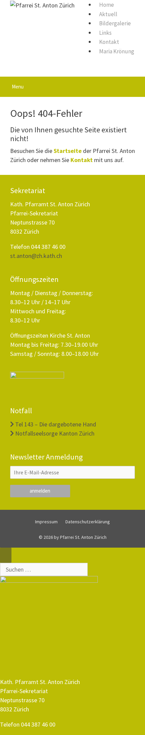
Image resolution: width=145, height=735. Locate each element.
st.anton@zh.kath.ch (36, 256)
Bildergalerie (115, 23)
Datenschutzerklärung (87, 522)
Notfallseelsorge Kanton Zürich (54, 433)
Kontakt (109, 42)
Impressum (46, 522)
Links (105, 32)
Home (106, 4)
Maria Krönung (116, 51)
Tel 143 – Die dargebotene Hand (55, 424)
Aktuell (108, 14)
